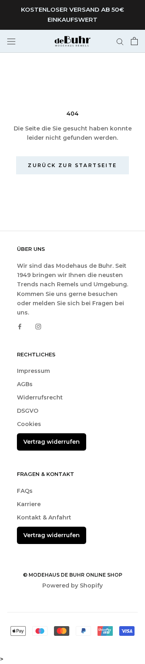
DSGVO (27, 410)
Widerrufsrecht (40, 397)
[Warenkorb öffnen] (134, 41)
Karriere (29, 504)
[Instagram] (38, 326)
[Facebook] (20, 326)
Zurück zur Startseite (72, 165)
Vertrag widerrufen (51, 441)
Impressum (33, 370)
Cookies (29, 424)
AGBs (25, 384)
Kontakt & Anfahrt (44, 517)
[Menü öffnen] (11, 41)
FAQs (25, 490)
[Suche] (120, 41)
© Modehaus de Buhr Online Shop (72, 575)
